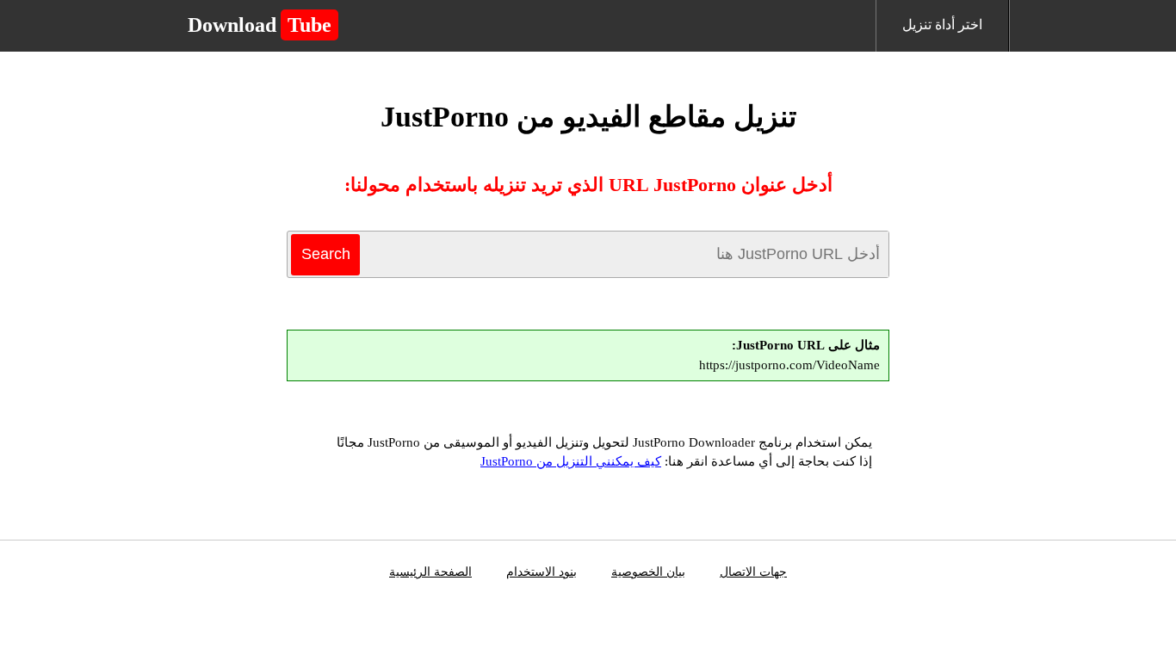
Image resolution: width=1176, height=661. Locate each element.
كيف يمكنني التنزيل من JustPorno (570, 461)
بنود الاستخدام (541, 571)
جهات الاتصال (753, 571)
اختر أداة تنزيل (942, 24)
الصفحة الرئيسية (430, 571)
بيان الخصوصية (648, 571)
